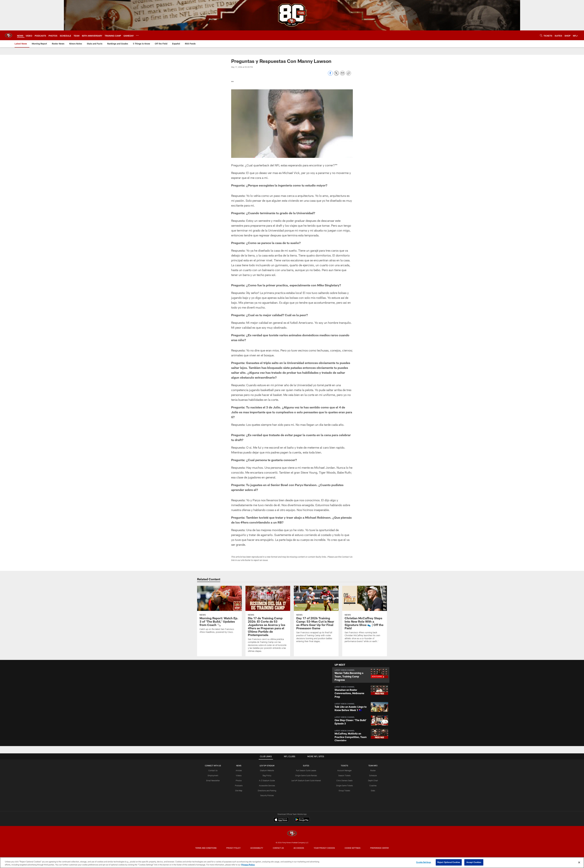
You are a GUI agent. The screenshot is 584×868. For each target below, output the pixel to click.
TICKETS (344, 765)
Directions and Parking (267, 790)
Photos (239, 780)
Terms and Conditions (206, 848)
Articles (239, 770)
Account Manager (344, 770)
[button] (360, 675)
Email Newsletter (213, 780)
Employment (213, 775)
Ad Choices (299, 848)
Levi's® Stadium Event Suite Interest (306, 780)
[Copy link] (348, 73)
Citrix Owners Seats (344, 780)
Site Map (238, 790)
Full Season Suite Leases (306, 770)
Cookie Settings (352, 848)
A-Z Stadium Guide (267, 780)
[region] (292, 862)
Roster (373, 770)
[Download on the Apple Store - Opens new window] (281, 819)
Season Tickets (344, 775)
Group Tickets (344, 790)
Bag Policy (267, 775)
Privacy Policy (233, 848)
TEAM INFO (372, 765)
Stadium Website (267, 770)
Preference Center (379, 848)
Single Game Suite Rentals (306, 775)
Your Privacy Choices (324, 848)
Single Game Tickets (344, 785)
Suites (306, 765)
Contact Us (212, 770)
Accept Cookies (473, 862)
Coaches (373, 785)
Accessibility (256, 848)
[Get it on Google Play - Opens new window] (302, 821)
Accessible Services (267, 785)
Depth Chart (373, 780)
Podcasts (239, 785)
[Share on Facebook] (330, 75)
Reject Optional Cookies (448, 862)
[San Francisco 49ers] (292, 833)
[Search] (541, 35)
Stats (373, 790)
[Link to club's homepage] (8, 35)
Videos (239, 775)
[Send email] (342, 75)
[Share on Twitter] (336, 75)
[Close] (579, 862)
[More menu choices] (137, 35)
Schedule (373, 775)
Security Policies (267, 795)
